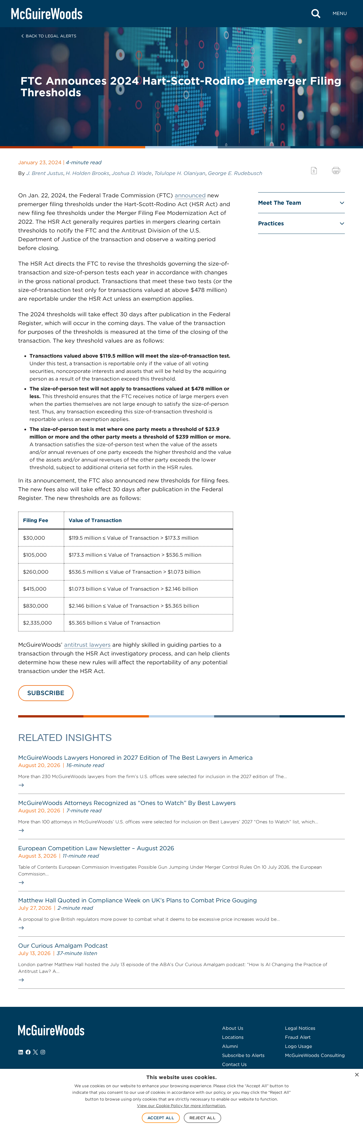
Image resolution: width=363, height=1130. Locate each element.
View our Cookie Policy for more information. (181, 1105)
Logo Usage (298, 1046)
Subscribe (45, 693)
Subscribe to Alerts (243, 1055)
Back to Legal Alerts (51, 36)
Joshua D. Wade (132, 173)
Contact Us (234, 1064)
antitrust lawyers (87, 644)
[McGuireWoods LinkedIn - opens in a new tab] (20, 1052)
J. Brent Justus (44, 173)
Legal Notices (300, 1028)
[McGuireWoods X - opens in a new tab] (35, 1052)
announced (190, 195)
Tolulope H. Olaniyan (179, 173)
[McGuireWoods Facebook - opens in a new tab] (28, 1052)
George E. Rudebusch (235, 173)
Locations (233, 1037)
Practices (271, 223)
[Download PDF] (314, 170)
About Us (232, 1028)
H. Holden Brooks (87, 173)
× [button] (356, 1075)
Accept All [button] (160, 1118)
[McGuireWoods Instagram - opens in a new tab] (42, 1052)
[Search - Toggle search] (316, 13)
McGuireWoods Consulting (315, 1055)
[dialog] (181, 1099)
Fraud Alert (298, 1037)
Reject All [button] (202, 1118)
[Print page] (336, 170)
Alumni (230, 1046)
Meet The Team (279, 202)
